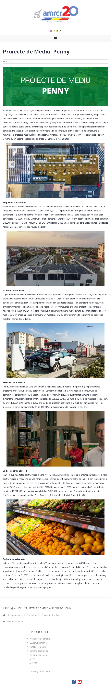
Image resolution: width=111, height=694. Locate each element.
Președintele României (39, 638)
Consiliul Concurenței (39, 655)
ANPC (32, 659)
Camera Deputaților (38, 650)
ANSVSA (33, 663)
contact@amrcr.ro (15, 621)
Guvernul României (38, 642)
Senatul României (37, 646)
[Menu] (55, 38)
